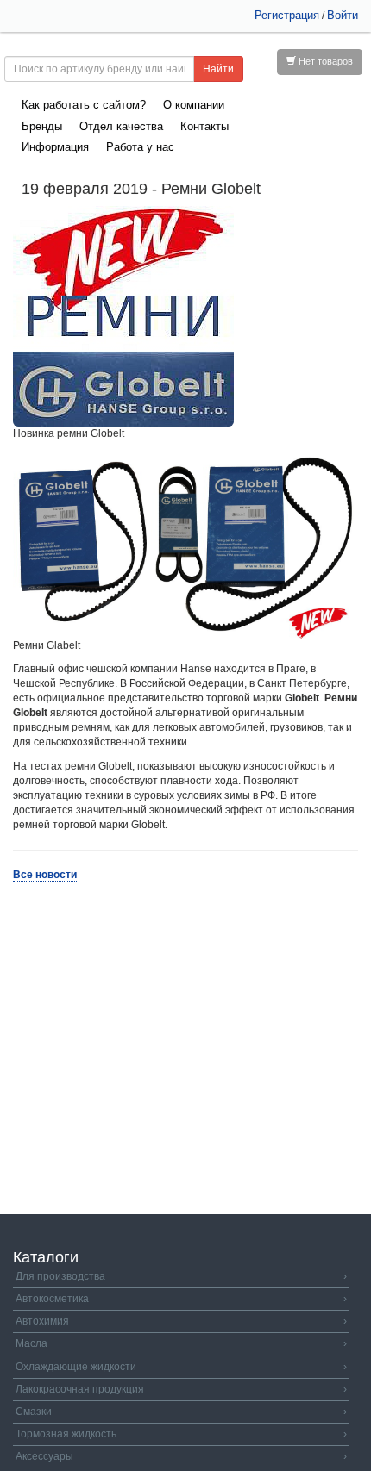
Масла (181, 1343)
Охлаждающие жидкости (181, 1367)
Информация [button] (55, 146)
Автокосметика (181, 1299)
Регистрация (287, 15)
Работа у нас (140, 146)
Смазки (181, 1412)
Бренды (42, 126)
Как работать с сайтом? (84, 104)
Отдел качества (121, 126)
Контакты (204, 126)
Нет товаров (324, 61)
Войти (342, 15)
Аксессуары (181, 1456)
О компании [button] (193, 104)
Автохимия (181, 1321)
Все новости (45, 875)
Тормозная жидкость (181, 1434)
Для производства (181, 1276)
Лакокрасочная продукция (181, 1389)
